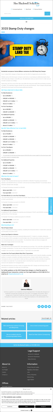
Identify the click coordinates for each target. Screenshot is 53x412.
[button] (51, 389)
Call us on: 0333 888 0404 (26, 18)
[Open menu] (26, 21)
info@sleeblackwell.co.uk (15, 274)
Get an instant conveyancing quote (39, 325)
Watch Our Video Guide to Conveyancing (39, 334)
